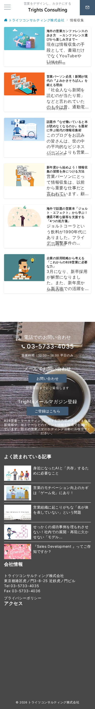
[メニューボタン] (7, 7)
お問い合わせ (47, 378)
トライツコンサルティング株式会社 (53, 702)
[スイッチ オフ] (87, 7)
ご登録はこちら (48, 411)
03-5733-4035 (50, 346)
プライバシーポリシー (23, 598)
